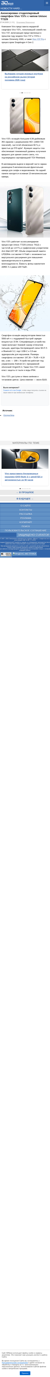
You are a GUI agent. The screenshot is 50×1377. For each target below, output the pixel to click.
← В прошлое (25, 492)
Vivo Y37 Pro (38, 39)
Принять (25, 1373)
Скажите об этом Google (12, 390)
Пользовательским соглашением (15, 1363)
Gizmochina (8, 415)
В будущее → (25, 498)
